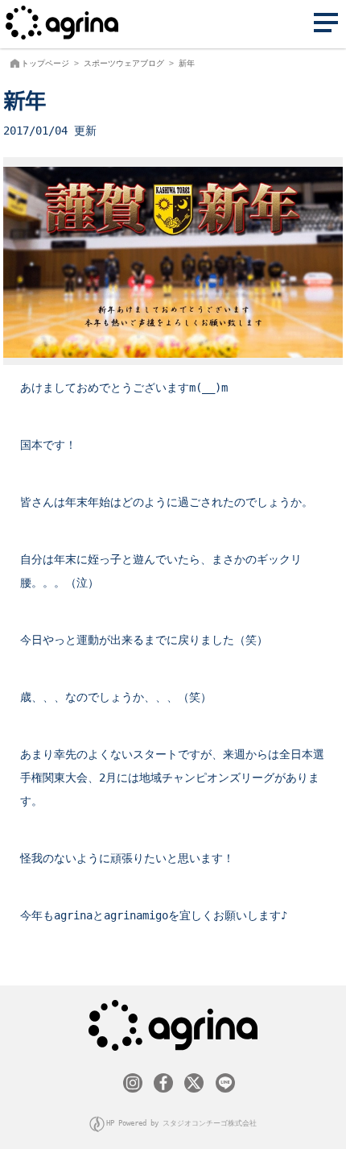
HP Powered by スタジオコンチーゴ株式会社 (181, 1123)
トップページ (45, 63)
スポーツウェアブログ (124, 63)
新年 (187, 63)
